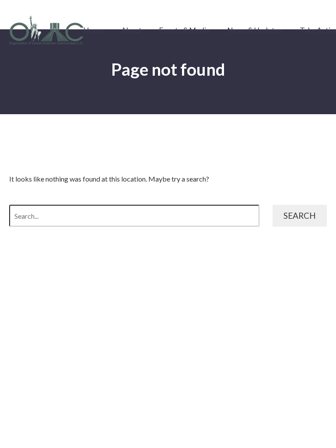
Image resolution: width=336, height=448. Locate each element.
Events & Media (184, 30)
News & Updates (255, 30)
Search (300, 215)
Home (94, 30)
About (131, 30)
